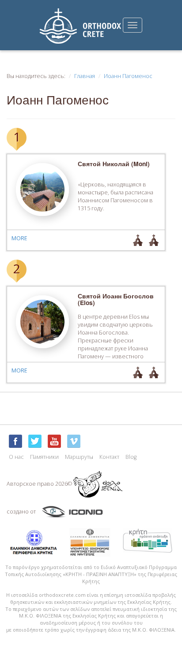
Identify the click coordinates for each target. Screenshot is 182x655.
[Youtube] (54, 441)
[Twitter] (35, 441)
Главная (84, 76)
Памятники (44, 457)
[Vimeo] (73, 441)
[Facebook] (15, 441)
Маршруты (79, 457)
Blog (130, 457)
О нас (16, 457)
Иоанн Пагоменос (128, 76)
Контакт (109, 457)
